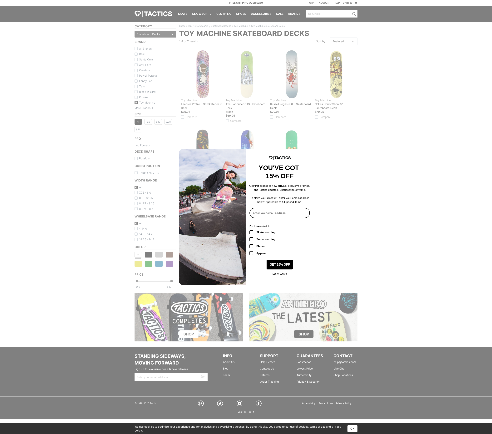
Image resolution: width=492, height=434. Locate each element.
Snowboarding (266, 239)
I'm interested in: (260, 226)
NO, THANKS (280, 274)
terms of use (317, 426)
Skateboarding (266, 232)
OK (352, 428)
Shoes (260, 246)
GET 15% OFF (280, 264)
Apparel (261, 253)
